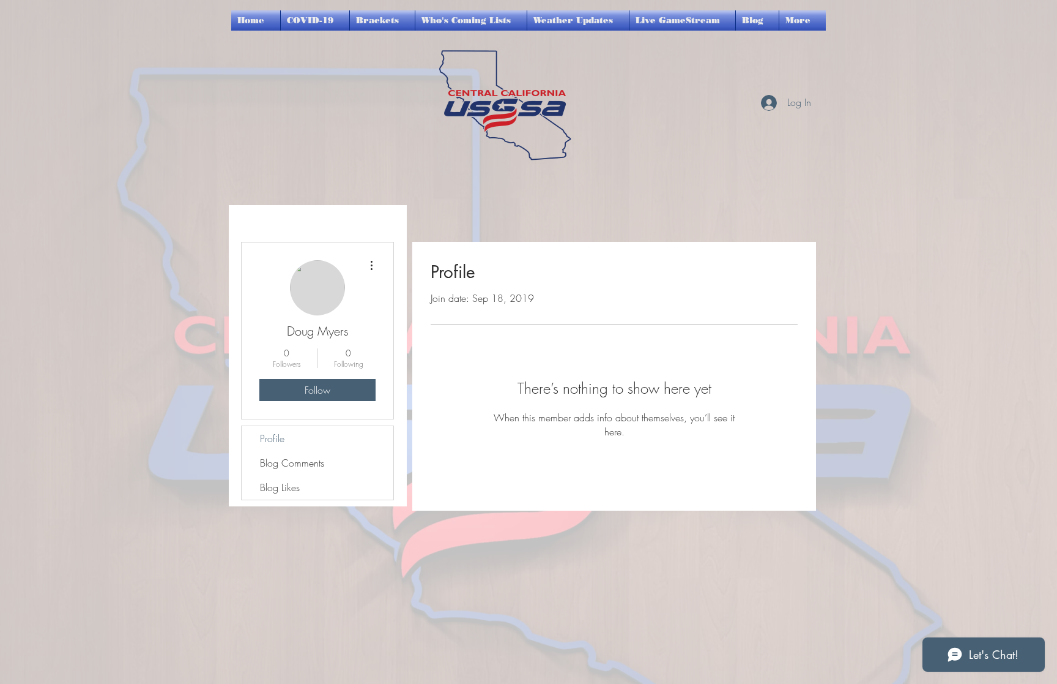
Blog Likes (280, 487)
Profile (272, 438)
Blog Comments (292, 463)
